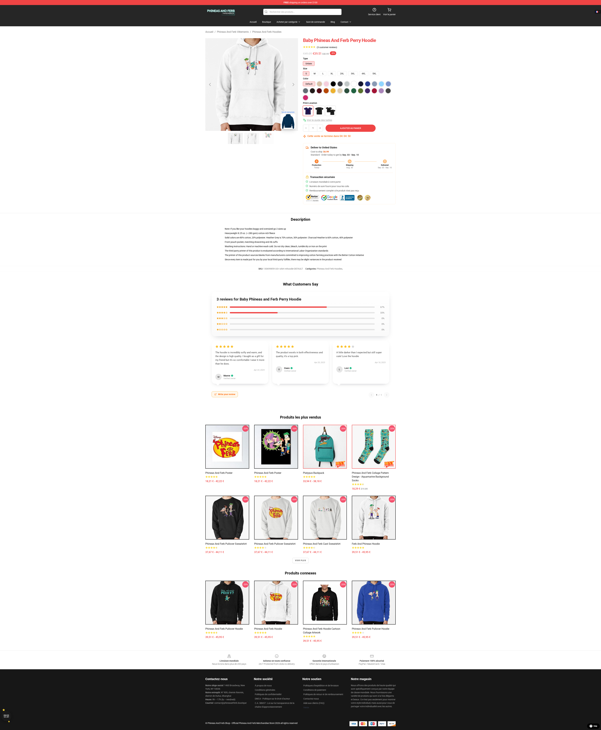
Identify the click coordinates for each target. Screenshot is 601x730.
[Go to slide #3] (267, 138)
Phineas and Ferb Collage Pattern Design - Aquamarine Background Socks (370, 476)
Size (305, 68)
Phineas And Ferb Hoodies (266, 31)
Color (305, 78)
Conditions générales (265, 690)
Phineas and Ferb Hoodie (268, 628)
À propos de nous (263, 685)
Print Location (310, 103)
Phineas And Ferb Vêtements (233, 31)
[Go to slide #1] (235, 138)
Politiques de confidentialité (268, 694)
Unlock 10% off (6, 716)
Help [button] (595, 726)
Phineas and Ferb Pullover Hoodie (224, 628)
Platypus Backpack (313, 472)
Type (305, 58)
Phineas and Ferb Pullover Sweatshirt (226, 543)
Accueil (209, 31)
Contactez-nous (311, 698)
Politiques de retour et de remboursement (323, 694)
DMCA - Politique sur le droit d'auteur (272, 698)
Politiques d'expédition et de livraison (321, 685)
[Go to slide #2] (251, 138)
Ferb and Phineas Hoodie (366, 543)
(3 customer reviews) (327, 47)
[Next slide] (293, 84)
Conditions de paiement (314, 690)
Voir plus (300, 560)
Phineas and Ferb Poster (218, 472)
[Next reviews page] (386, 395)
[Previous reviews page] (371, 395)
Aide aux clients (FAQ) (313, 703)
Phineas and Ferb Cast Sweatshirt (321, 543)
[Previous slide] (210, 84)
